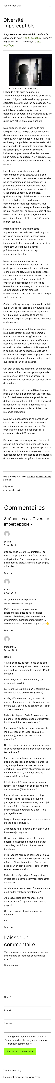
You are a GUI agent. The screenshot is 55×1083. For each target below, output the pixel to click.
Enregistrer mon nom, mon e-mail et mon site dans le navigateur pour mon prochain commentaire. (27, 1040)
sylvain (7, 541)
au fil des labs (32, 38)
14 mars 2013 (10, 650)
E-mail (8, 1010)
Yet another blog (12, 5)
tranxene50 (10, 646)
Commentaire (12, 965)
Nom (7, 997)
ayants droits (9, 490)
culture (19, 490)
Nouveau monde (43, 476)
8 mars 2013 (10, 545)
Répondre (8, 573)
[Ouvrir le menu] (50, 5)
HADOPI (31, 476)
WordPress (34, 1077)
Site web (8, 1023)
